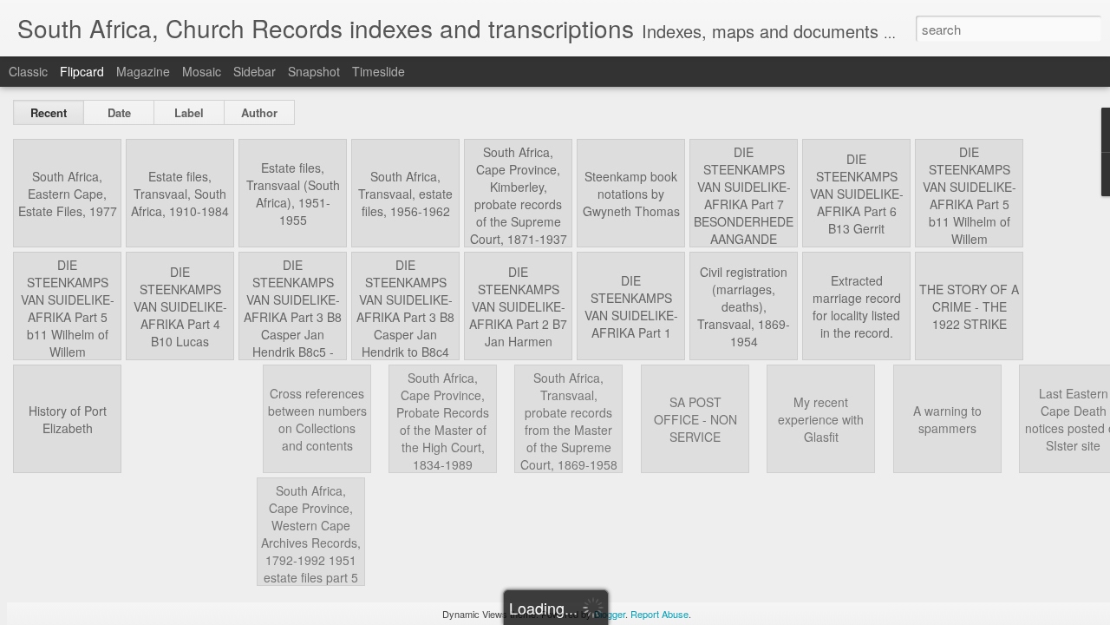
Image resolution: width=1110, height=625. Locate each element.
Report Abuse (659, 614)
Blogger (609, 614)
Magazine (143, 71)
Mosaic (201, 71)
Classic (28, 71)
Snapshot (314, 71)
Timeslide (378, 71)
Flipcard (82, 71)
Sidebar (254, 71)
